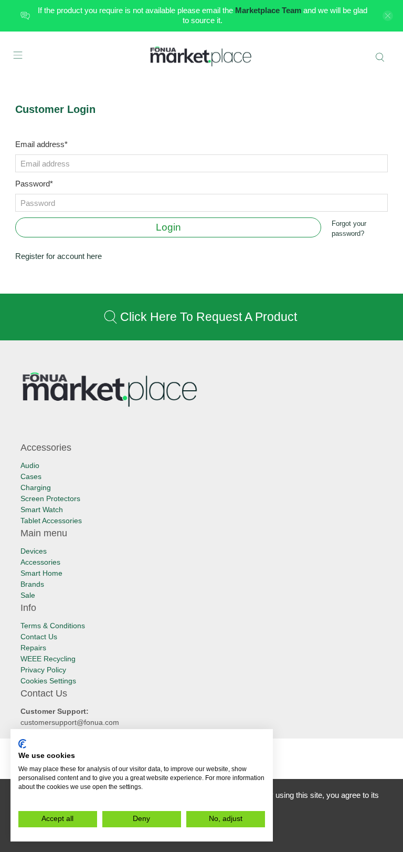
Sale (27, 595)
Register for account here (58, 256)
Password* (34, 183)
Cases (30, 476)
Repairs (33, 647)
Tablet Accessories (51, 520)
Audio (29, 465)
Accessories (40, 562)
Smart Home (41, 573)
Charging (35, 487)
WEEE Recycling (48, 658)
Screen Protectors (50, 498)
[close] (388, 16)
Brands (32, 584)
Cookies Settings (48, 681)
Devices (33, 551)
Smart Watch (41, 509)
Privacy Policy (43, 670)
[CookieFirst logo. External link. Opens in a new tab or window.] (22, 744)
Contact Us (38, 636)
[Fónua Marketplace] (201, 57)
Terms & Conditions (52, 625)
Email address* (41, 144)
